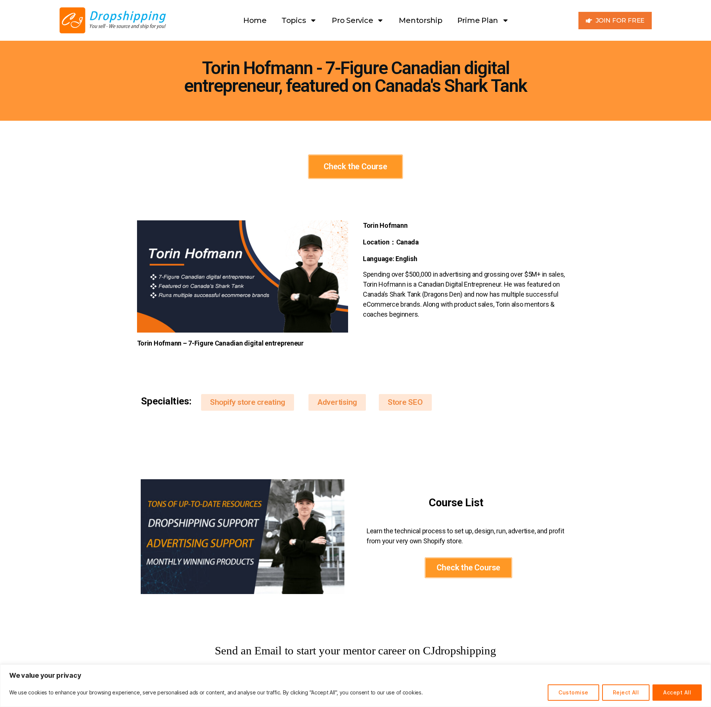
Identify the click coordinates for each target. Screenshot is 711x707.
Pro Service (352, 20)
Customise (573, 692)
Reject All (626, 692)
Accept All (677, 692)
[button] (247, 402)
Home (255, 20)
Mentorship (420, 20)
